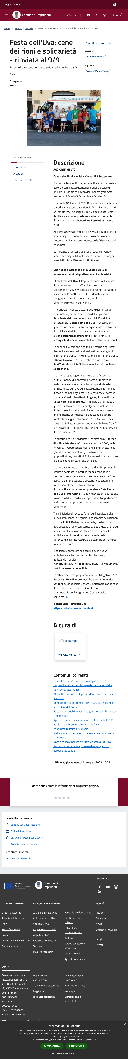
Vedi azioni (106, 43)
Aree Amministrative (13, 918)
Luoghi (99, 939)
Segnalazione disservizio (46, 985)
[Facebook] (79, 15)
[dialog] (64, 1040)
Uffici (4, 924)
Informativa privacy (75, 985)
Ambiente (70, 938)
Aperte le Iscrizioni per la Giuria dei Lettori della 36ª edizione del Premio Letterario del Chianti (83, 722)
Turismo (37, 946)
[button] (64, 1053)
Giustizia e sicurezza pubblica (75, 920)
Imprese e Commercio (44, 929)
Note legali (70, 991)
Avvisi (99, 924)
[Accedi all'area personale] (114, 4)
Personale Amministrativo (16, 940)
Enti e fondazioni (11, 929)
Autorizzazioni (72, 953)
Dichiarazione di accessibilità (73, 999)
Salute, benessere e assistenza (75, 946)
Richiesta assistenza (44, 997)
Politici (5, 935)
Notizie (29, 28)
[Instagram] (95, 15)
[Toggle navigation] (6, 14)
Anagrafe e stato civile (45, 912)
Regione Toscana (13, 4)
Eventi (99, 945)
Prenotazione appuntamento (41, 978)
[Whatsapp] (103, 15)
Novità (18, 28)
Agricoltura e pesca (75, 959)
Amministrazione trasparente (74, 978)
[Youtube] (87, 15)
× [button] (124, 1024)
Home (7, 28)
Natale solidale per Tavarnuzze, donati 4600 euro (82, 742)
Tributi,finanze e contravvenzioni (73, 930)
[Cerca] (121, 15)
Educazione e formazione (78, 912)
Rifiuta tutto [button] (76, 1046)
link (67, 597)
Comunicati (102, 918)
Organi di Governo (11, 912)
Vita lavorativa (41, 924)
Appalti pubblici (41, 935)
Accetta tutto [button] (52, 1046)
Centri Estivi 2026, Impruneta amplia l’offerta (79, 681)
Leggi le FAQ (39, 991)
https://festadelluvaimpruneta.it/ (73, 608)
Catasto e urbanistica (44, 940)
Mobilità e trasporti (43, 952)
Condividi (90, 43)
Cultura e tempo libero (45, 918)
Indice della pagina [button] (22, 157)
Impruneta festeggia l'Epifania (70, 729)
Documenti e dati (11, 946)
